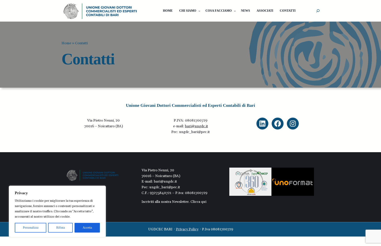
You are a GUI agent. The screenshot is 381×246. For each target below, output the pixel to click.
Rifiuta (60, 227)
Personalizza (30, 227)
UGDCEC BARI (160, 229)
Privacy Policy (187, 229)
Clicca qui (198, 202)
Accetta (87, 227)
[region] (57, 211)
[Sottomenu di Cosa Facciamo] (235, 11)
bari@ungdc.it (196, 126)
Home (66, 43)
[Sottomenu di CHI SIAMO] (199, 11)
